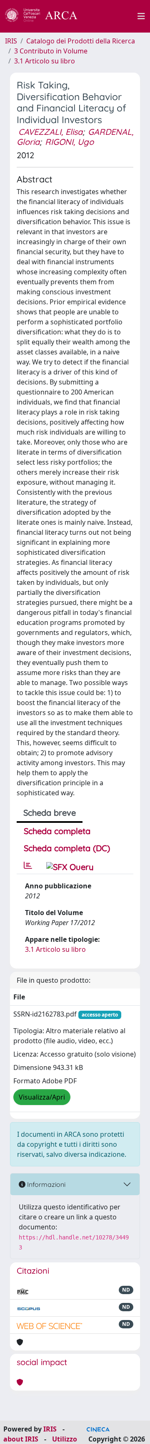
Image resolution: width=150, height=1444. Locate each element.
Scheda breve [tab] (49, 812)
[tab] (28, 865)
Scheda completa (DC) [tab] (67, 848)
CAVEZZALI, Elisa (50, 131)
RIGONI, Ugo (69, 142)
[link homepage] (46, 16)
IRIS (11, 41)
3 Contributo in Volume (51, 51)
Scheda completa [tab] (57, 831)
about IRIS (20, 1439)
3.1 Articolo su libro (44, 61)
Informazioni (45, 1184)
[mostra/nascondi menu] (141, 16)
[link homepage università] (112, 16)
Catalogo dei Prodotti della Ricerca (80, 41)
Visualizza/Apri (42, 1097)
